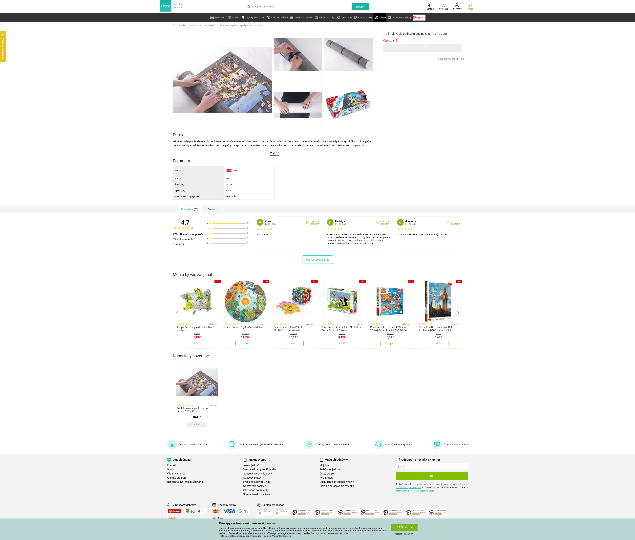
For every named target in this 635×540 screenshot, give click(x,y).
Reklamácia (326, 477)
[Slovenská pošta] (189, 511)
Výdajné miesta (176, 473)
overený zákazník (315, 222)
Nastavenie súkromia (337, 533)
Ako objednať (251, 465)
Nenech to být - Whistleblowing (185, 482)
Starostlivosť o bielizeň (256, 494)
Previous (177, 313)
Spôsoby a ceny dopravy (257, 473)
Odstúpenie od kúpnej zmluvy (336, 482)
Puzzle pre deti (207, 25)
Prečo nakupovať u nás (256, 482)
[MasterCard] (216, 511)
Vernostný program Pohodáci (260, 469)
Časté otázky (327, 473)
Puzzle (193, 25)
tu (290, 536)
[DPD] (201, 511)
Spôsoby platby (252, 477)
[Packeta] (174, 511)
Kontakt (171, 465)
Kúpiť (422, 47)
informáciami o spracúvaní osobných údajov (415, 491)
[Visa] (229, 511)
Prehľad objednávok (331, 469)
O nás (170, 469)
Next (458, 313)
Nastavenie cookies (254, 486)
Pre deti (182, 25)
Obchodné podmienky (256, 490)
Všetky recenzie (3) (317, 259)
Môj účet (324, 465)
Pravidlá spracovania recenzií (336, 486)
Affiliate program (177, 477)
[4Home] (175, 25)
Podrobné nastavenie (404, 534)
